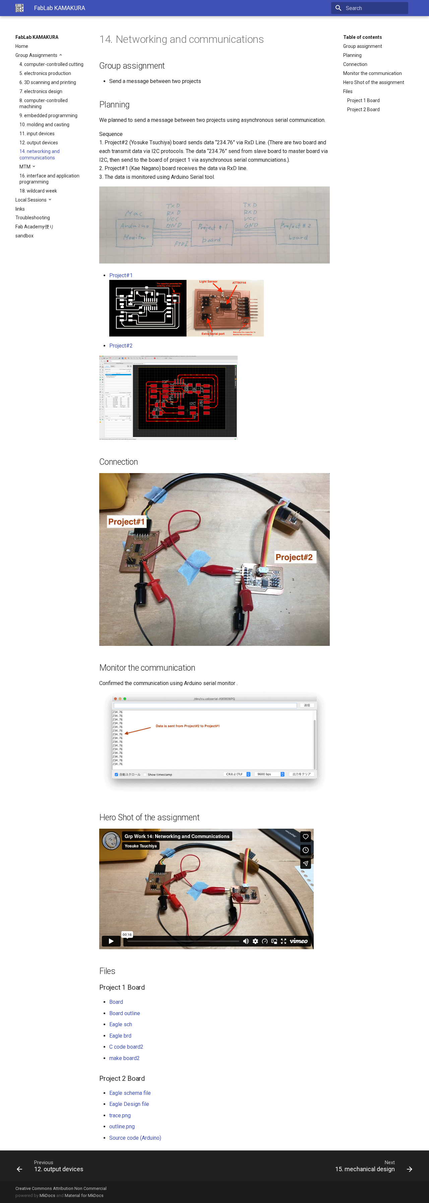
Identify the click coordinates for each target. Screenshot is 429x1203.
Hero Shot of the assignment (373, 82)
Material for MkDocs (84, 1195)
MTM (25, 166)
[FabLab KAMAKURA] (19, 8)
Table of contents (362, 37)
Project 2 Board (363, 109)
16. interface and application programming (49, 178)
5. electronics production (45, 73)
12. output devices (38, 142)
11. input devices (37, 133)
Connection (355, 64)
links (20, 209)
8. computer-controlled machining (43, 103)
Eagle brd (120, 1036)
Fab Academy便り (34, 226)
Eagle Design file (129, 1104)
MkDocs (47, 1195)
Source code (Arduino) (135, 1138)
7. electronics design (40, 91)
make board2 (124, 1058)
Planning (352, 55)
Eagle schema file (130, 1093)
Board (116, 1002)
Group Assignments (36, 55)
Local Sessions (31, 200)
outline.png (122, 1126)
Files (348, 91)
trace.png (120, 1115)
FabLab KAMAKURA (36, 37)
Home (21, 46)
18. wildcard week (38, 191)
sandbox (24, 235)
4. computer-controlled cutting (51, 64)
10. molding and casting (44, 124)
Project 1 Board (363, 100)
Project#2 (121, 346)
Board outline (124, 1013)
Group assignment (362, 46)
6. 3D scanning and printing (47, 82)
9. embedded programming (48, 115)
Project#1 (121, 275)
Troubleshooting (32, 217)
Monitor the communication (372, 73)
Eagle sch (120, 1024)
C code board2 (126, 1047)
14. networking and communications (39, 154)
